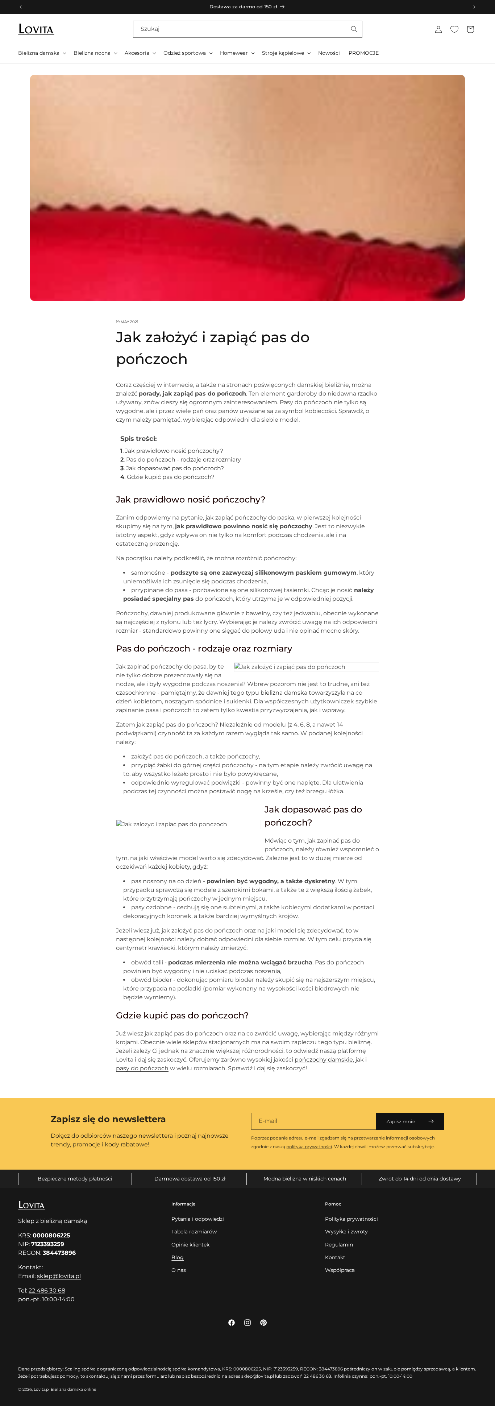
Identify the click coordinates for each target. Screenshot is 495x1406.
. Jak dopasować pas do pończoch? (172, 468)
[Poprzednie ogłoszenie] (21, 7)
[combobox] (247, 29)
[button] (41, 53)
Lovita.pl (42, 1389)
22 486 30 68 (47, 1290)
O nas (178, 1270)
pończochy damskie (324, 1059)
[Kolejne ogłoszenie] (474, 7)
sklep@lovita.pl (59, 1276)
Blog (177, 1257)
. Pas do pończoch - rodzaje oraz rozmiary (181, 459)
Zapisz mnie (400, 1121)
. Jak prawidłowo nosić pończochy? (172, 450)
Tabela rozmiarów (194, 1231)
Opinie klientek (190, 1244)
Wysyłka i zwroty (346, 1231)
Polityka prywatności (351, 1219)
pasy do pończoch (142, 1068)
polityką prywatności (309, 1146)
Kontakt (335, 1257)
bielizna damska (284, 692)
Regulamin (339, 1244)
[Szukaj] (354, 29)
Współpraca (340, 1270)
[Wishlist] (454, 29)
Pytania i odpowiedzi (197, 1219)
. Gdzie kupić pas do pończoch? (167, 477)
